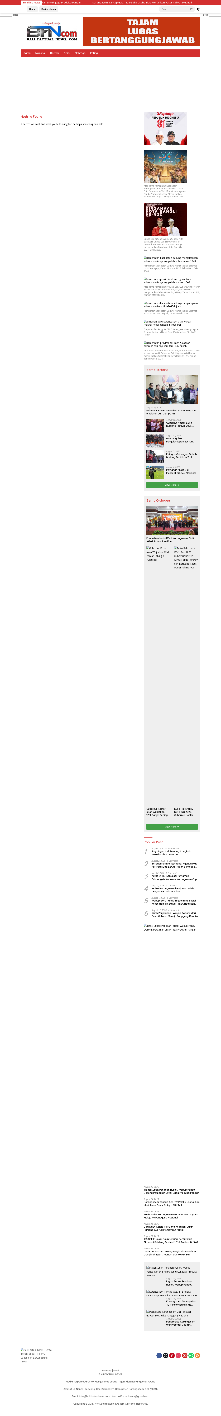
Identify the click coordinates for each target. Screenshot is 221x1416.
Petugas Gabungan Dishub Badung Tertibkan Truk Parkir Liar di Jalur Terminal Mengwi (181, 456)
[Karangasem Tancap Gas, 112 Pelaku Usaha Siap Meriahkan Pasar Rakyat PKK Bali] (172, 1294)
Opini (67, 53)
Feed (116, 1370)
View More (171, 485)
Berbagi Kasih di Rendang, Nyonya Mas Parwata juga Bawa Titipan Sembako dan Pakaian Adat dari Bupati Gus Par (174, 865)
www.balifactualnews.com (109, 1403)
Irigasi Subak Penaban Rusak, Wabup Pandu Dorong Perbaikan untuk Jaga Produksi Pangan (171, 1191)
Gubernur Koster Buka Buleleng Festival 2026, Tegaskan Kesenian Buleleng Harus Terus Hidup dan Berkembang (182, 424)
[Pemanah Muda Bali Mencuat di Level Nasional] (155, 472)
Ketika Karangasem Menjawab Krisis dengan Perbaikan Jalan (173, 890)
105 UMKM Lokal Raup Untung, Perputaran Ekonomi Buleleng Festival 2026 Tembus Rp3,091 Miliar (171, 1240)
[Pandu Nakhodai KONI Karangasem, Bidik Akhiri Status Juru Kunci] (172, 520)
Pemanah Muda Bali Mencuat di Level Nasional (181, 471)
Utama (27, 53)
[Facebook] (159, 1356)
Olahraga (79, 53)
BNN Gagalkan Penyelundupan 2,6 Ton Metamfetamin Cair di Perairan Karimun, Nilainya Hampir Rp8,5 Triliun (181, 440)
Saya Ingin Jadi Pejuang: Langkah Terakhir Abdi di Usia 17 (171, 853)
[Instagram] (178, 1356)
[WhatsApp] (191, 1356)
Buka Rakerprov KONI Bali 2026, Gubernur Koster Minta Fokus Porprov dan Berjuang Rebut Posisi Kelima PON (184, 812)
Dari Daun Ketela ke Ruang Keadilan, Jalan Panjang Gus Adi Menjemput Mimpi (168, 1228)
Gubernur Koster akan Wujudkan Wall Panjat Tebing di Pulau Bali (157, 812)
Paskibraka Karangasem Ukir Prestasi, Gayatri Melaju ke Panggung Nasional (171, 1216)
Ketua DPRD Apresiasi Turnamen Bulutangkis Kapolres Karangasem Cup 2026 (174, 877)
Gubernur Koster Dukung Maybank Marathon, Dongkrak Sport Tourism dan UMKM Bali (170, 1253)
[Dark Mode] (198, 9)
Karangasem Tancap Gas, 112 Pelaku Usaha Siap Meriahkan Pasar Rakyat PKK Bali (112, 2)
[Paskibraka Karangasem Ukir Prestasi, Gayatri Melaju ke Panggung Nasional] (172, 1314)
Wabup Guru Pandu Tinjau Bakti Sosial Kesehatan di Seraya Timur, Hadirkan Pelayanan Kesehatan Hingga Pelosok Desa (174, 902)
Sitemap (107, 1370)
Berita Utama (48, 9)
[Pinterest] (172, 1356)
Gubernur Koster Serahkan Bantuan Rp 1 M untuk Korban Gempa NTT (171, 412)
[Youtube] (185, 1356)
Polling (94, 53)
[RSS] (197, 1356)
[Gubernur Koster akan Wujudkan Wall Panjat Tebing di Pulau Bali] (158, 676)
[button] (191, 9)
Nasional (40, 53)
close (15, 15)
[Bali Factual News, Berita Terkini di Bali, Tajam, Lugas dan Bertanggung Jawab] (110, 31)
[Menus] (23, 9)
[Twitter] (165, 1356)
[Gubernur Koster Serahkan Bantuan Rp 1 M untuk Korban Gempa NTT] (172, 389)
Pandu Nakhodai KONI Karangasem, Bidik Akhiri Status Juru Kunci (170, 540)
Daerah (54, 53)
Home (32, 9)
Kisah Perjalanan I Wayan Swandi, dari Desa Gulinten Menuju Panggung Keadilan (175, 915)
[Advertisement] (110, 82)
